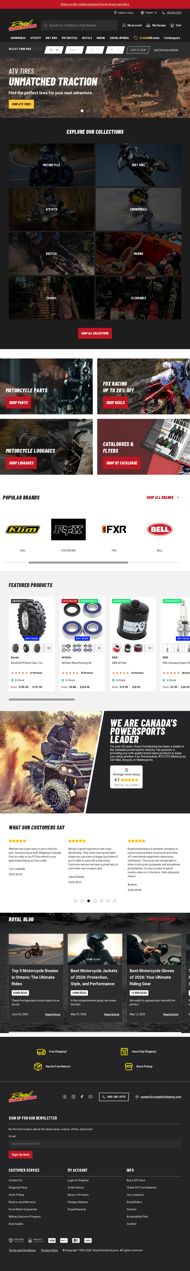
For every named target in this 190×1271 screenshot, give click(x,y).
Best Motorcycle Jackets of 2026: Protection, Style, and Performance (94, 977)
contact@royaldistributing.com (160, 1096)
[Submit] (45, 25)
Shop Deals (115, 402)
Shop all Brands (159, 497)
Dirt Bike (138, 165)
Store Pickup (144, 1066)
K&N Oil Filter (119, 662)
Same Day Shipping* (144, 1051)
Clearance (138, 298)
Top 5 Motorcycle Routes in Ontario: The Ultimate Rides (35, 977)
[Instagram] (73, 1097)
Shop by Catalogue (121, 462)
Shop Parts (18, 402)
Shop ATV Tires (21, 104)
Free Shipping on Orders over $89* (95, 4)
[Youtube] (90, 1097)
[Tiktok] (82, 1096)
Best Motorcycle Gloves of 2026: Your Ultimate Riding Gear (152, 977)
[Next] (48, 648)
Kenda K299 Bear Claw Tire (26, 662)
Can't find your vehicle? (166, 50)
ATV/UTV (52, 209)
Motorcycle (51, 165)
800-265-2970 (116, 1096)
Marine (138, 253)
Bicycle (51, 253)
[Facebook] (64, 1097)
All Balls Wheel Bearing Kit (77, 662)
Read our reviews (126, 784)
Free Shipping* (58, 1051)
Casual (51, 298)
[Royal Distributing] (23, 25)
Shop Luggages (21, 462)
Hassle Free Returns (58, 1066)
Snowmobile (138, 209)
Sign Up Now (20, 1154)
